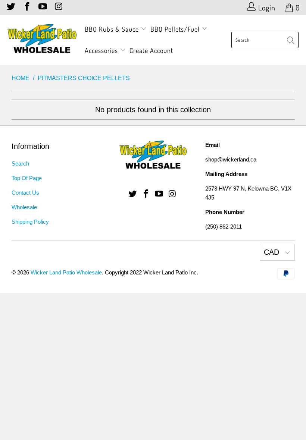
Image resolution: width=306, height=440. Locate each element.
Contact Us (25, 192)
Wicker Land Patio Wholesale (66, 272)
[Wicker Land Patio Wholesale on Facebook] (26, 7)
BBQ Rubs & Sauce (113, 29)
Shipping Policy (30, 222)
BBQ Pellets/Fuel (175, 29)
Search (20, 163)
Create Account (151, 50)
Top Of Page (27, 178)
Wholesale (24, 207)
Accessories (102, 50)
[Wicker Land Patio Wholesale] (41, 40)
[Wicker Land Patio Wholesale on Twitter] (10, 7)
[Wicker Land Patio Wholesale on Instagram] (58, 7)
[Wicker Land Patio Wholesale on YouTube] (42, 7)
